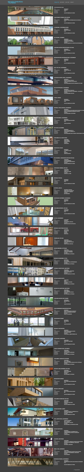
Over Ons (67, 2)
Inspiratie (62, 2)
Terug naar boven (77, 469)
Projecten (56, 2)
